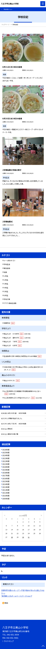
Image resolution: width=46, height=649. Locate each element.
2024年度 (5, 455)
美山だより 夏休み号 (17, 338)
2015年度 (5, 481)
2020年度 (5, 467)
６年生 (6, 295)
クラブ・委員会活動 (10, 303)
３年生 (6, 284)
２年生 (6, 280)
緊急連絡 (7, 268)
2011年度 (5, 493)
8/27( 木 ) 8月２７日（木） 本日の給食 (13, 423)
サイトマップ (9, 641)
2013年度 (5, 487)
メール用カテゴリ (9, 260)
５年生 (6, 291)
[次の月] (41, 515)
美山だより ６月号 (12, 345)
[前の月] (4, 515)
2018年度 (5, 472)
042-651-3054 (13, 634)
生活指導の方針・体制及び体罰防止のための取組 (22, 356)
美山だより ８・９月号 (17, 334)
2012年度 (5, 490)
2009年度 (5, 498)
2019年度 (5, 470)
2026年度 (5, 449)
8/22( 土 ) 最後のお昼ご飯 (9, 434)
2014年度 (5, 484)
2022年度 (5, 461)
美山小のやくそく (11, 380)
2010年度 (5, 495)
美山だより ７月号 (16, 341)
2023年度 (5, 458)
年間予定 (9, 323)
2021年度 (5, 464)
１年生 (6, 276)
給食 (5, 272)
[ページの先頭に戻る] (43, 646)
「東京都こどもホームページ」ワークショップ (16, 596)
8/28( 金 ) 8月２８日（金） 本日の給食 (13, 413)
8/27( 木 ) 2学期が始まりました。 (11, 418)
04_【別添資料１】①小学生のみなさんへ (23, 398)
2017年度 (5, 475)
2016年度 (5, 478)
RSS (6, 603)
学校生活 (7, 264)
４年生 (6, 288)
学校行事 (7, 299)
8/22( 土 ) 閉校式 (6, 429)
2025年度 (5, 452)
